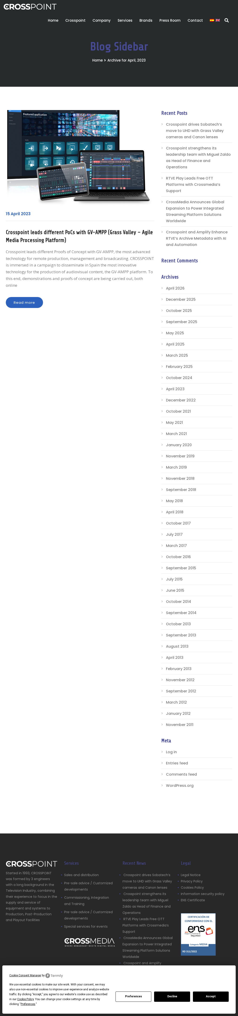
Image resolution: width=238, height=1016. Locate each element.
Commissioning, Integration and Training (86, 900)
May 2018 (174, 501)
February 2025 (179, 366)
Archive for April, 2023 (126, 60)
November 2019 (180, 456)
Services (125, 20)
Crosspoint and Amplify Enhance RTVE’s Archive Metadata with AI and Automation (197, 238)
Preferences (133, 996)
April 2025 (175, 344)
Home (53, 20)
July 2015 (174, 579)
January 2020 (179, 445)
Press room (170, 20)
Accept (211, 996)
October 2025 (179, 310)
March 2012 (176, 702)
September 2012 (181, 691)
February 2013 (179, 668)
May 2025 (175, 333)
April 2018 (174, 512)
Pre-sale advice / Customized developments (88, 886)
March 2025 (177, 355)
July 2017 (174, 534)
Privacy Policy (192, 881)
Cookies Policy (192, 887)
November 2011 (179, 724)
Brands (145, 20)
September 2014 (181, 612)
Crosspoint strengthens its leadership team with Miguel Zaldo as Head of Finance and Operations (198, 157)
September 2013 (181, 635)
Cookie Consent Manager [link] (25, 975)
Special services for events (86, 926)
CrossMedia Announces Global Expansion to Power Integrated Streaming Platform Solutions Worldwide (195, 211)
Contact (195, 20)
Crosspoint (75, 20)
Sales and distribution (81, 875)
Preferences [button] (28, 1004)
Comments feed (181, 774)
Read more (24, 302)
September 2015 (181, 568)
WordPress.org (180, 785)
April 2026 (175, 288)
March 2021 (176, 433)
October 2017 (178, 523)
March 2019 (176, 467)
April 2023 (175, 389)
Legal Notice (191, 875)
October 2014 (178, 601)
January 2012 (178, 713)
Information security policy (203, 894)
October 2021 (178, 411)
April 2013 (174, 657)
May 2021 (174, 422)
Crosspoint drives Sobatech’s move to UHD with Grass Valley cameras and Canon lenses (195, 131)
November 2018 (180, 478)
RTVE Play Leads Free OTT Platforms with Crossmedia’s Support (193, 185)
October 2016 (178, 557)
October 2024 (179, 377)
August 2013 (177, 646)
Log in (171, 752)
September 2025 (181, 322)
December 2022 (181, 400)
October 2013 (178, 624)
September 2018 (181, 489)
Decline (172, 996)
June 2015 (175, 590)
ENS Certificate (193, 900)
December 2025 (181, 299)
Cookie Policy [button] (25, 999)
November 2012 (180, 680)
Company (102, 20)
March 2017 (176, 545)
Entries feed (177, 763)
